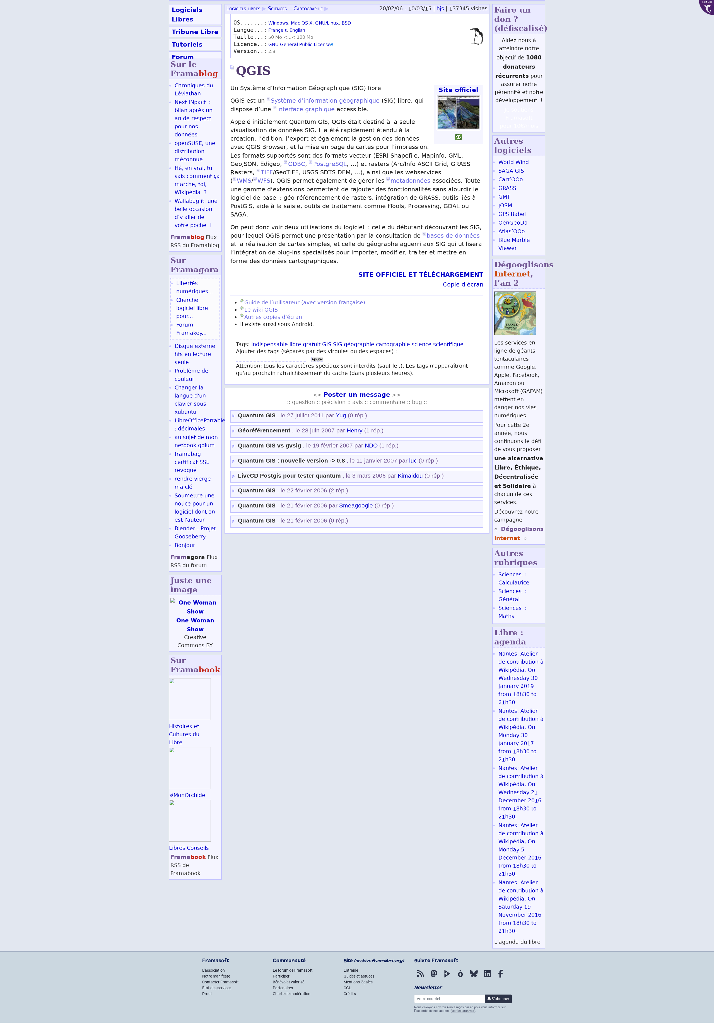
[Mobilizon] (460, 977)
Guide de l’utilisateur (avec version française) (304, 303)
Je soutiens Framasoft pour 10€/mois (519, 118)
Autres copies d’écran (273, 318)
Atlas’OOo (511, 232)
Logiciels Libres (187, 14)
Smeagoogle (356, 505)
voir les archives (463, 1011)
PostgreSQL (330, 164)
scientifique (448, 345)
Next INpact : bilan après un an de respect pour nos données (194, 119)
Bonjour (185, 546)
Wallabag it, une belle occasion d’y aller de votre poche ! (196, 214)
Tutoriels (187, 44)
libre (295, 345)
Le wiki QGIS (261, 310)
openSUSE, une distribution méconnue (195, 152)
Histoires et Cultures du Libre (184, 735)
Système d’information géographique (325, 101)
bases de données (453, 236)
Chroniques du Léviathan (194, 90)
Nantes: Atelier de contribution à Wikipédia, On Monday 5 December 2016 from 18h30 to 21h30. (521, 850)
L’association (213, 970)
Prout (207, 993)
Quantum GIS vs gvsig (269, 445)
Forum (183, 57)
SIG (337, 345)
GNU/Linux (327, 23)
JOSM (505, 206)
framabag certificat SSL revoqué (192, 463)
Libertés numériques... (194, 288)
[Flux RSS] (420, 977)
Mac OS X (301, 23)
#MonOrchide (187, 796)
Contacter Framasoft (220, 982)
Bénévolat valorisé (288, 982)
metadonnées (410, 181)
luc (413, 460)
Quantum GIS (257, 415)
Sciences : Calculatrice (513, 579)
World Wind (513, 163)
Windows (278, 23)
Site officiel (458, 90)
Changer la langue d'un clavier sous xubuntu (190, 400)
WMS (244, 181)
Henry (355, 430)
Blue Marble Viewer (514, 245)
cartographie (393, 345)
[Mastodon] (434, 977)
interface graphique (306, 110)
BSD (346, 23)
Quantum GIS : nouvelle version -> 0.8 (291, 460)
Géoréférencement (264, 430)
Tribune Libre (195, 32)
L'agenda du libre (517, 942)
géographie (359, 345)
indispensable (269, 345)
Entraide (351, 970)
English (297, 30)
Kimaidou (410, 475)
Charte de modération (291, 993)
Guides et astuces (359, 976)
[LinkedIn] (487, 977)
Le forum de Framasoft (293, 970)
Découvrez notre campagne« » (519, 525)
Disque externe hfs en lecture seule (195, 355)
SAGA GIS (511, 171)
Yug (341, 415)
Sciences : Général (512, 596)
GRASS (507, 189)
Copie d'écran (463, 285)
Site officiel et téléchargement (420, 274)
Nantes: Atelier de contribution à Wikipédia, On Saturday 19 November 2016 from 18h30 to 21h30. (521, 907)
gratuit (311, 345)
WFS (263, 181)
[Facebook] (501, 977)
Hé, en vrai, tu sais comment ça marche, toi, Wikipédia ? (197, 181)
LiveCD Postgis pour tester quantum (289, 475)
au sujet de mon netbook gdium (196, 442)
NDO (371, 445)
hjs (440, 9)
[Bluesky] (474, 977)
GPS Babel (512, 215)
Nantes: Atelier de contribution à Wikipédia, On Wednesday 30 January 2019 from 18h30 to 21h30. (521, 678)
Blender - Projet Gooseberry (195, 533)
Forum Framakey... (191, 329)
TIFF (267, 173)
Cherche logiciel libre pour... (192, 309)
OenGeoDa (513, 223)
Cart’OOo (510, 180)
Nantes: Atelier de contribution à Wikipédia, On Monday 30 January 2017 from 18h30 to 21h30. (521, 735)
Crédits (350, 993)
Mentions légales (358, 982)
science (421, 345)
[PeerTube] (447, 977)
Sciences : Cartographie (295, 9)
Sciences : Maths (512, 613)
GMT (504, 197)
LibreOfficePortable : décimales (200, 425)
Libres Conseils (189, 848)
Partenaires (283, 988)
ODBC (296, 164)
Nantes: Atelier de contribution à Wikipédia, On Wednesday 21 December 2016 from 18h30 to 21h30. (521, 793)
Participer (281, 976)
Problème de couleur (191, 375)
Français (277, 30)
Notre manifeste (216, 976)
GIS (326, 345)
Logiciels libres (243, 9)
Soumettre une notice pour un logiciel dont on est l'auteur (195, 508)
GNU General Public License (299, 45)
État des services (216, 988)
